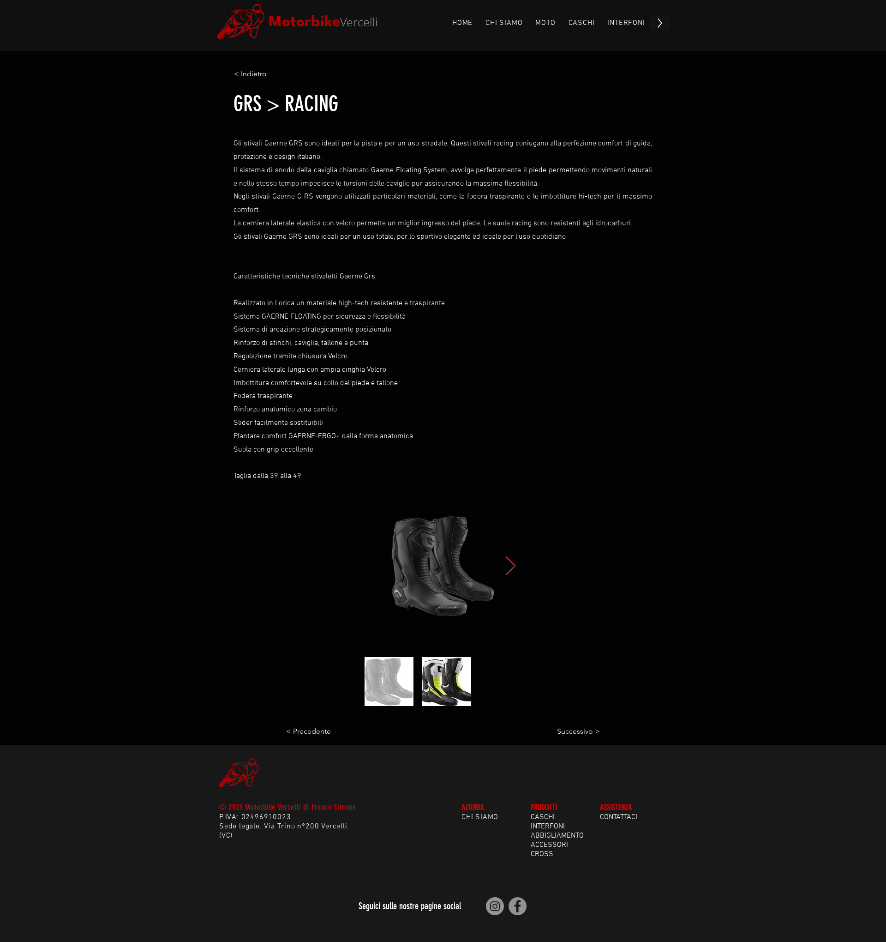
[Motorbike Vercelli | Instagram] (495, 906)
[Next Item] (510, 566)
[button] (264, 74)
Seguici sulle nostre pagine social (410, 906)
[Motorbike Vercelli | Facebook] (518, 906)
